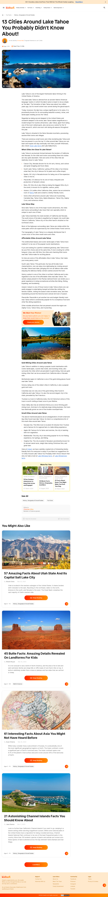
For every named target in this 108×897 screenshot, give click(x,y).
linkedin (72, 886)
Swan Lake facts (36, 146)
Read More (79, 2)
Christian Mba (20, 40)
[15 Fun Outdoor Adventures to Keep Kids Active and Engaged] (30, 470)
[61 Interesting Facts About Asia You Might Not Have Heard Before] (36, 710)
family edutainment (58, 886)
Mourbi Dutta (10, 581)
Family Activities (20, 7)
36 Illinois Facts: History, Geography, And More (45, 483)
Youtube (72, 888)
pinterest (73, 881)
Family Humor (47, 7)
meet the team (57, 881)
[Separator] (104, 885)
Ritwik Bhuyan (10, 662)
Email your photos (33, 322)
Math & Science (17, 684)
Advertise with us (40, 881)
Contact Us (38, 879)
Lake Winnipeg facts (45, 456)
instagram (73, 884)
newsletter (56, 884)
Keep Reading (37, 598)
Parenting (38, 7)
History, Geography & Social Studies (45, 477)
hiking (32, 193)
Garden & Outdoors (29, 476)
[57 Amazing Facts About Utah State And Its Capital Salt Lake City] (36, 549)
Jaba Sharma (10, 824)
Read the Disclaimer (31, 518)
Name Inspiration (58, 7)
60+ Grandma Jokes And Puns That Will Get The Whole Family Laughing (49, 2)
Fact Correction (64, 518)
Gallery (8, 86)
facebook (73, 879)
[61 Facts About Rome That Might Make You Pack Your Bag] (61, 470)
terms (89, 879)
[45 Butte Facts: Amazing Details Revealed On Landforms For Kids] (36, 630)
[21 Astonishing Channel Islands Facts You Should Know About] (36, 792)
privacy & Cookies (93, 881)
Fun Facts (30, 7)
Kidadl (3, 15)
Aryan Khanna (10, 742)
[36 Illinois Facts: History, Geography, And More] (45, 470)
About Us (55, 879)
